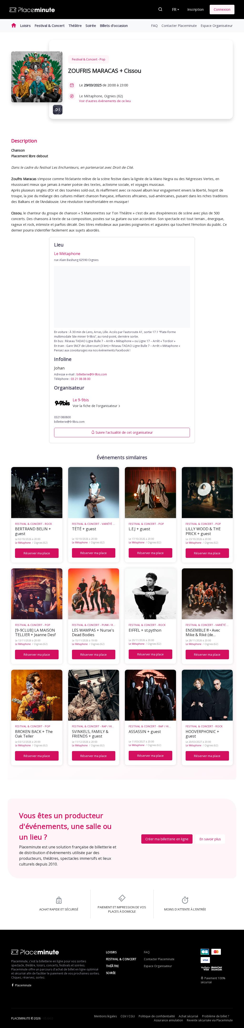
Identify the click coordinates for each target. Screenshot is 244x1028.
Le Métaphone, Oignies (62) (105, 98)
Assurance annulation (168, 1020)
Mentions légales (105, 1016)
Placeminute (23, 985)
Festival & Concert (50, 25)
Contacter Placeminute (179, 25)
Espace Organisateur (217, 25)
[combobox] (175, 9)
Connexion (222, 9)
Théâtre (75, 25)
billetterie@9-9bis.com (91, 374)
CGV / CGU (128, 1016)
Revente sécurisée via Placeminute (210, 1020)
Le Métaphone (23, 542)
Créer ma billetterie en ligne (166, 839)
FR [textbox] (174, 9)
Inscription (195, 9)
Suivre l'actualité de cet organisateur (124, 432)
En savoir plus (210, 839)
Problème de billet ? (215, 1016)
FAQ (154, 25)
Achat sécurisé (188, 1016)
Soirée (91, 25)
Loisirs (25, 25)
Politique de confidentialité (157, 1016)
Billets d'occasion (114, 25)
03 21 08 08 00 (80, 379)
